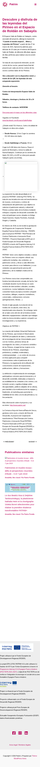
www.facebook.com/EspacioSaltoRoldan (17, 120)
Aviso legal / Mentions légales (20, 745)
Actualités (8, 477)
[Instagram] (20, 733)
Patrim (13, 4)
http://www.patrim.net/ (18, 405)
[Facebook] (14, 733)
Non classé (16, 477)
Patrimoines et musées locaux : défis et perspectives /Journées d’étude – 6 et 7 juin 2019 (19, 471)
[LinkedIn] (26, 733)
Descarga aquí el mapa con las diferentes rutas (19, 112)
